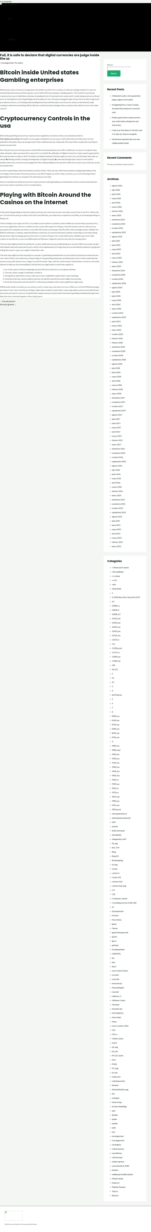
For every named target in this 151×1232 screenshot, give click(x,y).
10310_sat (116, 623)
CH (113, 890)
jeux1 (114, 966)
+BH (114, 584)
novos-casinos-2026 (120, 1026)
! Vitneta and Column (120, 567)
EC (113, 907)
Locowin (115, 975)
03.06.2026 (116, 589)
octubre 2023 (117, 313)
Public (114, 1064)
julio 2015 (116, 521)
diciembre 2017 (118, 398)
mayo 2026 (116, 198)
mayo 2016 (116, 478)
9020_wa (115, 754)
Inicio (10, 18)
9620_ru (115, 788)
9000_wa (115, 746)
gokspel (115, 945)
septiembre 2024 (119, 283)
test (113, 1132)
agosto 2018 (117, 364)
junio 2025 (116, 245)
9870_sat (115, 797)
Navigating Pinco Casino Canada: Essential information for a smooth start (126, 108)
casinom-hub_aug (119, 886)
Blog (114, 852)
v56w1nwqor (117, 1157)
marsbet (115, 992)
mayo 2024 (116, 300)
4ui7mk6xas (117, 695)
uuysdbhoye (117, 1153)
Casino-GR (116, 877)
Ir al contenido (6, 1)
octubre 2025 (117, 228)
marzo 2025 (117, 258)
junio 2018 (116, 372)
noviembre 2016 (118, 453)
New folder (116, 1017)
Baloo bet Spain (118, 830)
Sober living (117, 1102)
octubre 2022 (117, 334)
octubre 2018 (117, 355)
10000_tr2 (116, 614)
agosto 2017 (117, 415)
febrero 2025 (117, 262)
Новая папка (117, 1178)
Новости (115, 1183)
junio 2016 (116, 474)
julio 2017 (116, 419)
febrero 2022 (117, 338)
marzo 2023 (117, 326)
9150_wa (115, 763)
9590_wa (115, 784)
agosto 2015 (117, 516)
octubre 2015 (117, 508)
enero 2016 (116, 495)
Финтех (115, 1195)
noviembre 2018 (118, 351)
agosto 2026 (117, 185)
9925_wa (115, 805)
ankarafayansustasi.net (121, 818)
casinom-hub (117, 881)
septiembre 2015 (119, 512)
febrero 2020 (117, 342)
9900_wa (115, 801)
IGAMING (116, 954)
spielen (115, 1123)
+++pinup (116, 576)
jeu (113, 958)
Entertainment (118, 911)
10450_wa (116, 627)
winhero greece (118, 1161)
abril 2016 (116, 483)
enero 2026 (116, 215)
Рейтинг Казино (118, 1187)
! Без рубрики (118, 572)
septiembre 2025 (119, 232)
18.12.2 (115, 669)
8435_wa (115, 733)
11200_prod (117, 648)
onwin (114, 1043)
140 (113, 665)
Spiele (114, 1119)
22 (113, 678)
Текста (115, 1191)
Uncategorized (7, 63)
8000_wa (115, 716)
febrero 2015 (117, 542)
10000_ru (116, 606)
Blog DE (115, 856)
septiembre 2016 (119, 461)
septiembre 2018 (119, 359)
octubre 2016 (117, 457)
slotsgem (115, 1098)
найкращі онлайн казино (122, 1174)
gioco (114, 941)
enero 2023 (116, 330)
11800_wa (116, 656)
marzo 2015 (117, 538)
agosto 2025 (117, 236)
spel (113, 1111)
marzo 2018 (117, 385)
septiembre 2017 (119, 410)
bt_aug (114, 864)
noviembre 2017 (118, 402)
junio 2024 (116, 296)
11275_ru (116, 652)
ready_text (116, 1077)
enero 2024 (116, 309)
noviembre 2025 (118, 224)
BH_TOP (115, 847)
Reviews (115, 1085)
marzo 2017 (117, 436)
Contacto (11, 39)
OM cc (115, 1034)
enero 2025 (116, 266)
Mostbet (115, 1004)
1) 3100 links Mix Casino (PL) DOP (126, 597)
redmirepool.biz (118, 1081)
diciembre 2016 (118, 449)
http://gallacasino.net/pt (9, 139)
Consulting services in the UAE (124, 903)
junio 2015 (116, 525)
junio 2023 (116, 321)
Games (115, 928)
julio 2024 (116, 292)
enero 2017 (116, 444)
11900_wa (116, 661)
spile (114, 1128)
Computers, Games (119, 898)
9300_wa (115, 767)
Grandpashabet (118, 949)
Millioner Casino (118, 1000)
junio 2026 (116, 194)
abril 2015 (116, 533)
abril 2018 (116, 381)
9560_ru (115, 780)
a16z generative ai (119, 813)
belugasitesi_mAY (119, 839)
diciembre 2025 (118, 219)
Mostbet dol (117, 1009)
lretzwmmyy (117, 983)
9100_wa (115, 758)
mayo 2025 (116, 249)
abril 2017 (116, 432)
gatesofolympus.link (120, 932)
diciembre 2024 (118, 270)
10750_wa (116, 635)
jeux (113, 962)
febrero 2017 (117, 440)
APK (114, 822)
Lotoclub (115, 979)
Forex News (117, 920)
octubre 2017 (117, 406)
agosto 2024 (117, 287)
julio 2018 (116, 368)
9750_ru (115, 792)
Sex (113, 1094)
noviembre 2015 (118, 504)
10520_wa (116, 631)
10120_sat (116, 618)
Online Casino (117, 1038)
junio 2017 (116, 423)
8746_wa (115, 737)
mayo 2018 (116, 376)
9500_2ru (116, 771)
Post (114, 1060)
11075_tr (115, 640)
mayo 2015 (116, 529)
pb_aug (115, 1047)
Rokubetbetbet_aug (120, 1089)
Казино (115, 1170)
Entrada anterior (7, 301)
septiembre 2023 (119, 317)
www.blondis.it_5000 (120, 1166)
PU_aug (115, 1068)
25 (113, 682)
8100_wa (115, 720)
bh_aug (115, 843)
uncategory (116, 1144)
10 (113, 601)
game (114, 924)
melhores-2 (116, 996)
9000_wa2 (116, 750)
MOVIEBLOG (117, 1013)
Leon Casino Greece (120, 970)
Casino (114, 869)
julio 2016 (116, 470)
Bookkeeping (117, 860)
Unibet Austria (118, 1149)
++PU (114, 580)
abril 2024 (116, 304)
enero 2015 (116, 546)
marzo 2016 (117, 487)
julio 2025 (116, 241)
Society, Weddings (119, 1106)
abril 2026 (116, 202)
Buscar (110, 65)
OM (113, 1030)
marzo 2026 (117, 207)
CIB (113, 894)
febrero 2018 (117, 389)
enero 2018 (116, 393)
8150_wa (115, 724)
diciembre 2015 (118, 499)
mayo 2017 (116, 427)
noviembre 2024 (118, 275)
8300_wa (115, 729)
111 (113, 644)
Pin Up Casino (117, 1055)
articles (115, 826)
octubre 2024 (117, 279)
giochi (114, 937)
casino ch (115, 873)
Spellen (115, 1115)
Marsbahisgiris (118, 987)
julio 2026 (116, 190)
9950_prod (116, 809)
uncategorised (118, 1136)
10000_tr (115, 610)
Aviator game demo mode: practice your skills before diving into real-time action (126, 121)
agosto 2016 (117, 466)
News (114, 1021)
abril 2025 (116, 253)
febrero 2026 (117, 211)
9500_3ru (116, 775)
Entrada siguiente (8, 304)
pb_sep (115, 1051)
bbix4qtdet (116, 835)
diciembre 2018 (118, 347)
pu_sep (114, 1072)
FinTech (115, 915)
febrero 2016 (117, 491)
